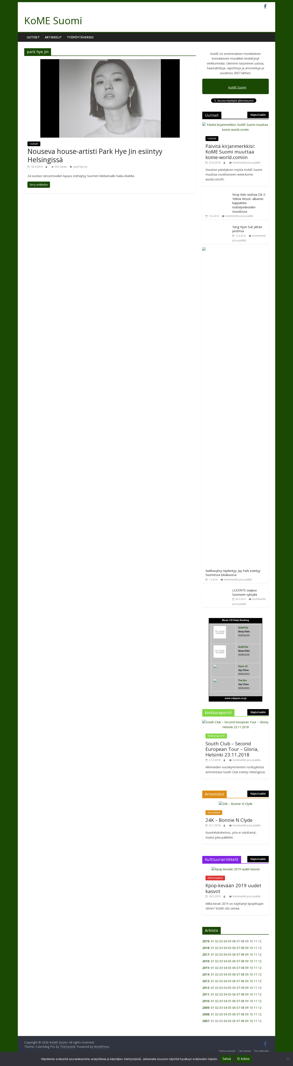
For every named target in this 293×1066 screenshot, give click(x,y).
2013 (205, 981)
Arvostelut (214, 812)
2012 (205, 988)
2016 (205, 961)
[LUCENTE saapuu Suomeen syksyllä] (216, 588)
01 (212, 941)
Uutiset (33, 37)
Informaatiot (215, 878)
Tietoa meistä (227, 1051)
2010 (205, 1001)
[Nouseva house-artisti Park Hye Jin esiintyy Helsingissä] (110, 61)
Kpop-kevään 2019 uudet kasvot (233, 888)
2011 (205, 994)
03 (221, 941)
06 (234, 941)
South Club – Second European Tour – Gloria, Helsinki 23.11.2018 (232, 749)
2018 (205, 948)
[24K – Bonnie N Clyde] (235, 804)
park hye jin (80, 166)
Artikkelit (53, 37)
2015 (205, 968)
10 (251, 948)
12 (259, 948)
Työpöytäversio (80, 37)
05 (229, 941)
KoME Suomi (53, 20)
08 (242, 948)
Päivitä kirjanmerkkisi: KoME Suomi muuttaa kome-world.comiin (230, 152)
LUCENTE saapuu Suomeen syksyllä (244, 592)
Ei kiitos (243, 1058)
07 (238, 948)
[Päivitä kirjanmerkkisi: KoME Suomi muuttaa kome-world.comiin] (235, 125)
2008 (205, 1014)
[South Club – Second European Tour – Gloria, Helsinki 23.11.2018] (235, 722)
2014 (205, 974)
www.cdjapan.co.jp (235, 698)
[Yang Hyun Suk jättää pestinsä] (216, 225)
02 (217, 941)
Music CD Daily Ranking (235, 620)
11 (255, 948)
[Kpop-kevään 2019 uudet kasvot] (235, 869)
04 (225, 941)
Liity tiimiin (244, 1051)
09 (247, 948)
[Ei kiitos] (287, 1059)
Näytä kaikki (258, 115)
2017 (205, 954)
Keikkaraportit (216, 736)
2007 (205, 1021)
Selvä (226, 1058)
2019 (205, 941)
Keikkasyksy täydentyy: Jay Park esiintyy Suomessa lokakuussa (232, 573)
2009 (205, 1008)
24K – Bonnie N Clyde (228, 820)
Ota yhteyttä (261, 1051)
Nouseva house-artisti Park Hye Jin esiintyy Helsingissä (94, 155)
